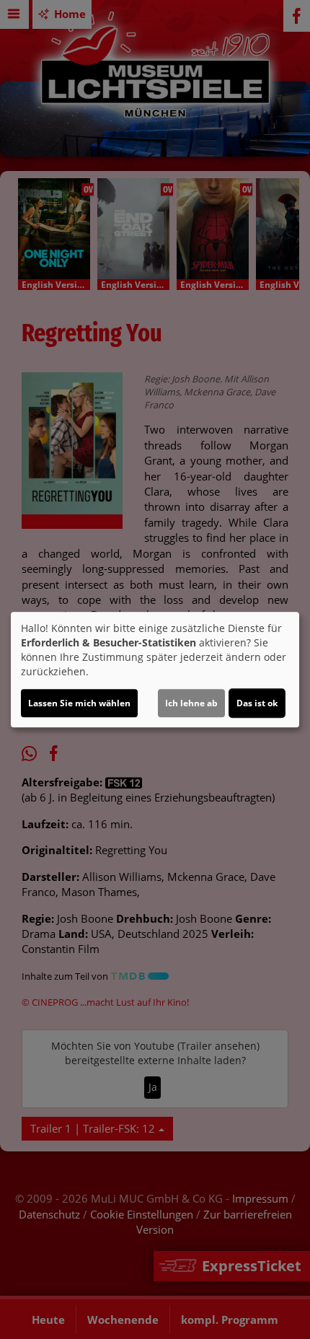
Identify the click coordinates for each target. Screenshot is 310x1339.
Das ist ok (257, 703)
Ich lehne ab (191, 703)
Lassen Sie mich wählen (79, 703)
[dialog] (155, 669)
